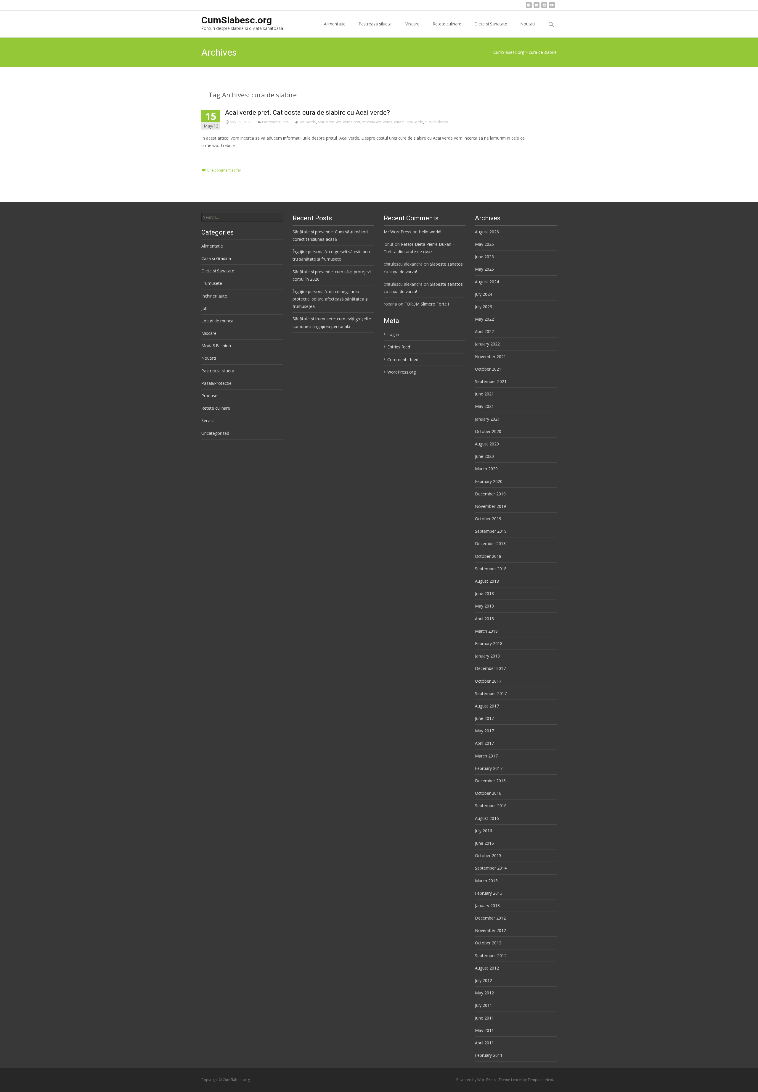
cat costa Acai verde (377, 122)
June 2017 (484, 718)
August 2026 (487, 232)
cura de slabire (436, 122)
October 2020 (488, 431)
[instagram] (544, 6)
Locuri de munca (217, 321)
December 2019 (490, 494)
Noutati (527, 24)
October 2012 (488, 943)
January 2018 (487, 656)
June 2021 (484, 394)
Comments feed (402, 359)
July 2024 (483, 294)
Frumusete (211, 283)
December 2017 (490, 668)
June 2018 (484, 593)
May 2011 (484, 1030)
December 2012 (490, 918)
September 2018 (491, 568)
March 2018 (486, 631)
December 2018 (490, 543)
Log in (393, 334)
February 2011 (488, 1055)
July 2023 (483, 306)
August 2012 (487, 968)
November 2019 (490, 506)
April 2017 (484, 743)
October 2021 (488, 369)
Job (204, 308)
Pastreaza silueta (375, 24)
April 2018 (484, 618)
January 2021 (487, 419)
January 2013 (487, 905)
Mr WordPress (397, 232)
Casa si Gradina (216, 258)
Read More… (214, 156)
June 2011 (484, 1018)
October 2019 (488, 518)
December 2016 (490, 781)
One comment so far (224, 170)
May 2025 (484, 269)
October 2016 (488, 793)
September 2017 (491, 693)
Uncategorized (215, 433)
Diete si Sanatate (490, 24)
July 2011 (483, 1005)
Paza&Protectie (216, 383)
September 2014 (491, 868)
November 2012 (490, 930)
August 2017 (487, 706)
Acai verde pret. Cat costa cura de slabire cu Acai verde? (307, 112)
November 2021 (490, 356)
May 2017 (484, 731)
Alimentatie (335, 24)
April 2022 (484, 331)
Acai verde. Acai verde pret (339, 122)
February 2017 (488, 768)
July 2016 (483, 830)
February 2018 (488, 643)
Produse (209, 395)
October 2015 (488, 855)
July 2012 (483, 980)
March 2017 (486, 756)
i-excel (517, 1079)
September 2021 (491, 381)
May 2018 (484, 606)
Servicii (207, 420)
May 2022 (484, 319)
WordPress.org (401, 372)
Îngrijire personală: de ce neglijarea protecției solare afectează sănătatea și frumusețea (330, 299)
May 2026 (484, 244)
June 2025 (484, 256)
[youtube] (552, 6)
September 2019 (491, 531)
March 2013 (486, 880)
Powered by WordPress (476, 1079)
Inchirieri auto (214, 296)
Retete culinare (447, 24)
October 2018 (488, 556)
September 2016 (491, 805)
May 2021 (484, 406)
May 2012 (484, 993)
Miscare (412, 24)
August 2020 (487, 444)
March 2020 (486, 468)
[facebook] (529, 6)
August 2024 (487, 282)
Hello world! (430, 232)
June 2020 (484, 456)
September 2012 (491, 955)
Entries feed (398, 347)
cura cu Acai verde (408, 122)
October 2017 (488, 681)
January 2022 (487, 344)
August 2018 (487, 581)
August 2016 (487, 818)
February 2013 (488, 893)
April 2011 (484, 1043)
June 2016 (484, 843)
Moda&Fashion (216, 345)
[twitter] (536, 6)
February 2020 (488, 481)
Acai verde (307, 122)
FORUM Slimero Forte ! (426, 304)
